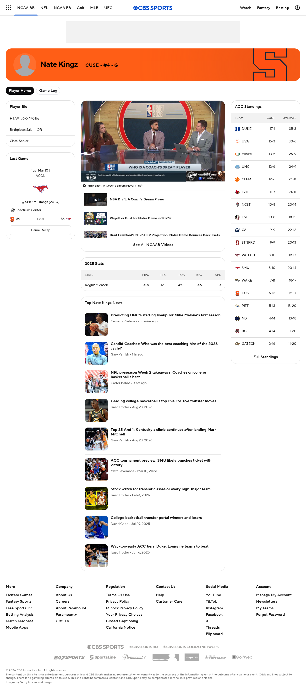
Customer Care (169, 601)
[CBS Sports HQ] (144, 646)
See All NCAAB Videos (153, 244)
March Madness (19, 621)
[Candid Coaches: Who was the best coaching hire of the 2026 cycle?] (96, 353)
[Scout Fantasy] (216, 657)
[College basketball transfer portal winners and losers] (96, 527)
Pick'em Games (19, 595)
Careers (62, 601)
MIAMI (247, 154)
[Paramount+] (134, 656)
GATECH (249, 344)
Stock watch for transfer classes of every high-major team (161, 489)
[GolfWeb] (242, 657)
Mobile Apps (17, 627)
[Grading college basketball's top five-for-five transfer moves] (96, 410)
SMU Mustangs (36, 202)
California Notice (120, 623)
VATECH (248, 255)
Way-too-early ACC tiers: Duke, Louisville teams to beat (159, 546)
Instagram (214, 608)
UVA (245, 141)
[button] (8, 8)
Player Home (20, 90)
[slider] (153, 167)
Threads (213, 627)
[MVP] (192, 655)
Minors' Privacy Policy (124, 608)
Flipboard (214, 634)
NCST (246, 205)
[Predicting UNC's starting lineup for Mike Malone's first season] (96, 324)
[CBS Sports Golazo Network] (191, 646)
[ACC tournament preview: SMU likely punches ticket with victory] (96, 469)
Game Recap (40, 230)
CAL (245, 230)
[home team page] (40, 189)
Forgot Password (270, 614)
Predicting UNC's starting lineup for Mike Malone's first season (165, 315)
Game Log (48, 90)
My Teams (264, 608)
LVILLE (247, 192)
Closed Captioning (122, 616)
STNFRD (248, 242)
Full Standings (265, 357)
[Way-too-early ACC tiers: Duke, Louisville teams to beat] (96, 555)
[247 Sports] (69, 656)
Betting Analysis (19, 614)
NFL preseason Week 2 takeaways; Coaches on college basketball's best (158, 374)
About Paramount (71, 608)
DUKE (246, 129)
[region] (153, 141)
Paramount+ (66, 614)
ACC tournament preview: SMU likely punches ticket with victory (161, 462)
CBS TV (62, 621)
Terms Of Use (118, 595)
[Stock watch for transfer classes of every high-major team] (96, 498)
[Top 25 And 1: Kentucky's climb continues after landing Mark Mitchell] (96, 439)
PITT (245, 306)
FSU (245, 217)
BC (244, 331)
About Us (64, 595)
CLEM (246, 179)
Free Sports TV (19, 608)
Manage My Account (274, 595)
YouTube (213, 595)
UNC (245, 167)
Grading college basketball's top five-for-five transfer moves (163, 401)
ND (244, 318)
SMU (245, 268)
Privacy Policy (118, 601)
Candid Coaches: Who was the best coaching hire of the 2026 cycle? (164, 346)
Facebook (214, 614)
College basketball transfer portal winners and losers (156, 517)
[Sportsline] (103, 656)
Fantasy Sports (18, 601)
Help (160, 595)
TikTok (211, 601)
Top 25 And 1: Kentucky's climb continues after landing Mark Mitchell (164, 432)
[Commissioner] (166, 655)
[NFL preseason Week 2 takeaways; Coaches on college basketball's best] (96, 381)
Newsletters (266, 601)
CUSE (246, 293)
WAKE (247, 280)
